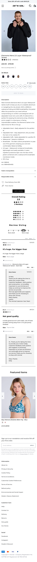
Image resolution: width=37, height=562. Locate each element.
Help (2, 506)
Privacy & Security (7, 469)
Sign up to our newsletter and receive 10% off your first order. (17, 440)
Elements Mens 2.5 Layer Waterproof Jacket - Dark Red (15, 265)
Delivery (4, 514)
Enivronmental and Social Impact (12, 492)
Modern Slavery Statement (10, 496)
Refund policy (5, 488)
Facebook (4, 536)
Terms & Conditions (7, 477)
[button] (18, 191)
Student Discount (7, 544)
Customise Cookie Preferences (11, 480)
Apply (32, 445)
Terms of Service (6, 484)
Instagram (4, 540)
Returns (4, 518)
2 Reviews (15, 59)
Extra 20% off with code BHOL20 (18, 1)
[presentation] (4, 31)
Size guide (4, 522)
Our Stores (4, 526)
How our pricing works (8, 67)
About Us (4, 465)
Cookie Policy (5, 473)
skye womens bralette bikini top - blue (14, 420)
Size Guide (32, 83)
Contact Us (5, 510)
